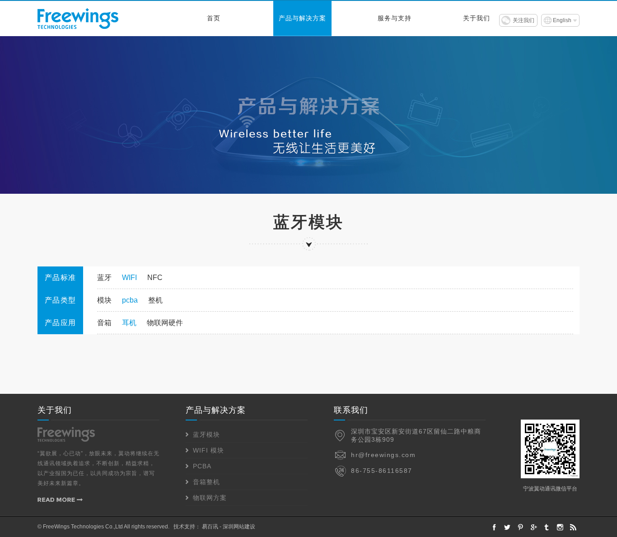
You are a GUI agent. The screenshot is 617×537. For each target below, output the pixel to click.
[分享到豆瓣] (559, 527)
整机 (155, 300)
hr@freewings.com (383, 454)
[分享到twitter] (546, 527)
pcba (130, 300)
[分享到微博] (573, 527)
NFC (155, 277)
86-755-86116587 (381, 470)
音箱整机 (206, 482)
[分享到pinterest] (520, 527)
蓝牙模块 (206, 434)
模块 (104, 300)
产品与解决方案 (302, 18)
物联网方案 (210, 497)
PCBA (202, 466)
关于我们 (476, 18)
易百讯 (210, 526)
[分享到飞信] (507, 527)
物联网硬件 (165, 323)
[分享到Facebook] (494, 527)
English (562, 20)
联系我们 (351, 410)
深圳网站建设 (239, 526)
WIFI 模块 (208, 450)
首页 (213, 18)
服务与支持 (394, 18)
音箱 (104, 323)
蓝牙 (104, 277)
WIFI (129, 277)
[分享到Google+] (533, 527)
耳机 (129, 323)
